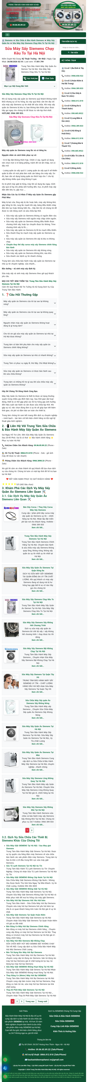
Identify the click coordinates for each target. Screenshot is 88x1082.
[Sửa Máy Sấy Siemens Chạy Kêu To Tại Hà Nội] (10, 73)
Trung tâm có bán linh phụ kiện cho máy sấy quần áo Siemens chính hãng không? (27, 345)
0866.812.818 (77, 101)
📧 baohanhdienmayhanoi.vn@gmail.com (44, 1059)
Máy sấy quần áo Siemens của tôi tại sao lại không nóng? (26, 302)
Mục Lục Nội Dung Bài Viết (16, 86)
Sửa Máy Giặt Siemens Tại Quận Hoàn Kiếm (25, 915)
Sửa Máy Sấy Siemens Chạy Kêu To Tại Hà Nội (33, 43)
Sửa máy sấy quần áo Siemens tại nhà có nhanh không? (28, 355)
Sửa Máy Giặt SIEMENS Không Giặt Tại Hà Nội (26, 889)
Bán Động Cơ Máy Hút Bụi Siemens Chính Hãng (27, 926)
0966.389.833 (77, 88)
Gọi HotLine (32, 78)
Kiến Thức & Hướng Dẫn (64, 1031)
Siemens (9, 40)
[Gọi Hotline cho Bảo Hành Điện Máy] (5, 1060)
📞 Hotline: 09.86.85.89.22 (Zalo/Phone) (44, 1049)
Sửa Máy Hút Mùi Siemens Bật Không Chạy (25, 941)
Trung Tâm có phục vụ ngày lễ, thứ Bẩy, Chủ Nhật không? (29, 363)
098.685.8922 (77, 113)
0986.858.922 (77, 76)
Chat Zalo (49, 78)
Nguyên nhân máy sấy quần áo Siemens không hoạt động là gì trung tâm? (26, 324)
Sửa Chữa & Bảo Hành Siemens (30, 40)
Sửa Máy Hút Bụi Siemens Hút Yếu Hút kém (25, 900)
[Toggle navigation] (7, 34)
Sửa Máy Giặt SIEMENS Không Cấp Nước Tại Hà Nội (29, 877)
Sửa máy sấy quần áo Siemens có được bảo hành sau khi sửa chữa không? (27, 372)
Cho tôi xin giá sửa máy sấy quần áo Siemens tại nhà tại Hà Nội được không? (28, 335)
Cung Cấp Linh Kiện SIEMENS (65, 1026)
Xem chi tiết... (38, 527)
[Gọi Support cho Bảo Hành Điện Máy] (5, 1076)
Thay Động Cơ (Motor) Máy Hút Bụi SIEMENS (26, 975)
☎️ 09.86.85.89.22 (17, 25)
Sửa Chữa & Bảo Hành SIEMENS (64, 1016)
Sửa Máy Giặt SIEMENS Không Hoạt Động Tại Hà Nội (29, 967)
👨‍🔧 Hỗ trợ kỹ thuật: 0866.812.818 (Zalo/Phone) (44, 1054)
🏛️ (3, 40)
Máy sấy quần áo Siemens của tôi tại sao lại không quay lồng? (28, 313)
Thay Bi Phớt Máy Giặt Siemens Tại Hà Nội (25, 990)
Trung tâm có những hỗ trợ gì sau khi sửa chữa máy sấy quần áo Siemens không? (28, 383)
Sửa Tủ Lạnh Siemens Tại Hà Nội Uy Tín (24, 866)
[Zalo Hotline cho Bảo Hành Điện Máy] (5, 1068)
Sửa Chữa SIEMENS (64, 1021)
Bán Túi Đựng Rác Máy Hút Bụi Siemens (24, 952)
